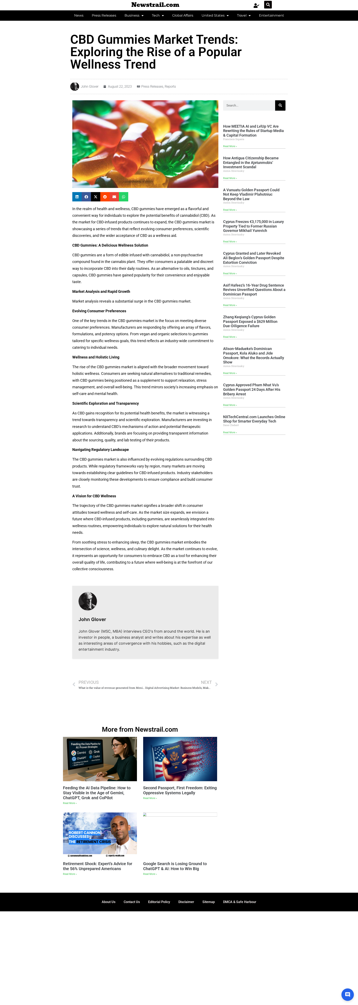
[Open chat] (347, 994)
